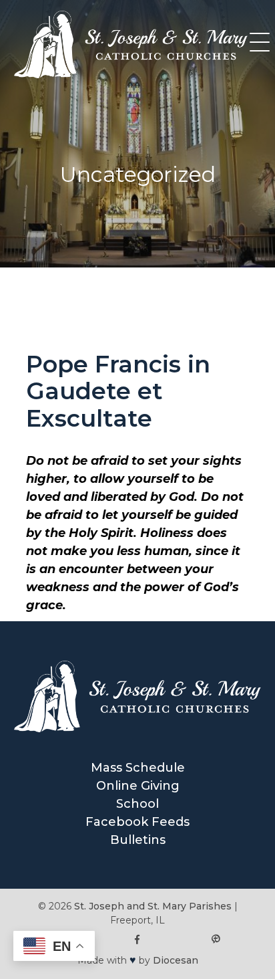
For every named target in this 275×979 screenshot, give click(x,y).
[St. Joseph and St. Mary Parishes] (131, 74)
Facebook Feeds (137, 821)
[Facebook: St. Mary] (137, 940)
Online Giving (138, 785)
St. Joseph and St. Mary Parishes (153, 906)
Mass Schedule (138, 767)
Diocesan (175, 960)
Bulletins (138, 840)
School (137, 803)
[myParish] (215, 940)
